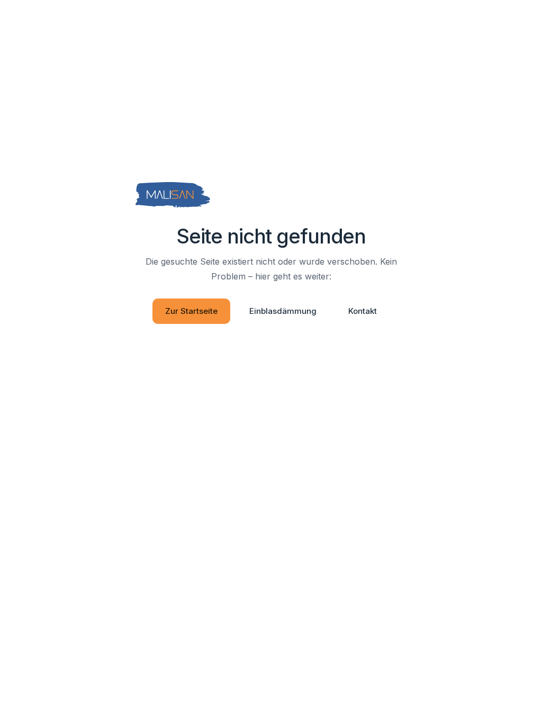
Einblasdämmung (283, 311)
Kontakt (362, 311)
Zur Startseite (191, 311)
